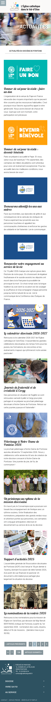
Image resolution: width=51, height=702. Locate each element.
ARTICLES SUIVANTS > (33, 652)
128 (18, 652)
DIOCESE (9, 681)
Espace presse (14, 700)
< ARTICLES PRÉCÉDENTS (15, 644)
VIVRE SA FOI (11, 687)
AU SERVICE (10, 692)
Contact (4, 700)
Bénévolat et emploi (29, 700)
